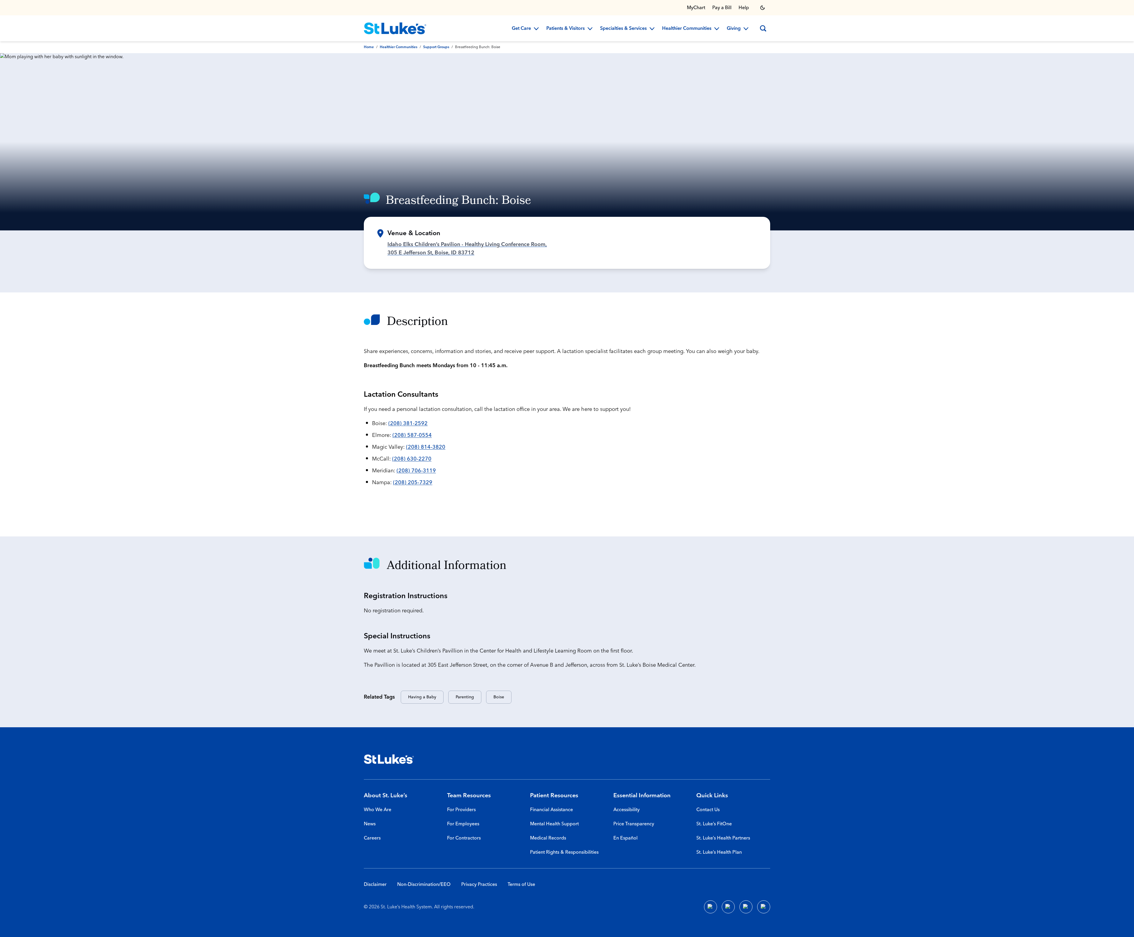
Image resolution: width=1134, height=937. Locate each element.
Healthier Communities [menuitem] (686, 28)
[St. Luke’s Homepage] (389, 759)
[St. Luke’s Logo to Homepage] (395, 28)
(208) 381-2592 (408, 423)
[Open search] (763, 28)
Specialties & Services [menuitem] (623, 28)
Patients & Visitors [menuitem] (565, 28)
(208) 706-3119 (416, 470)
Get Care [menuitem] (521, 28)
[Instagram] (763, 906)
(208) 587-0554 (412, 435)
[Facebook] (710, 906)
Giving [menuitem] (734, 28)
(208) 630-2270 (411, 458)
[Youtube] (745, 906)
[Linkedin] (728, 906)
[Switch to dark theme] (762, 8)
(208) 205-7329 (412, 482)
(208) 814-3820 (425, 447)
